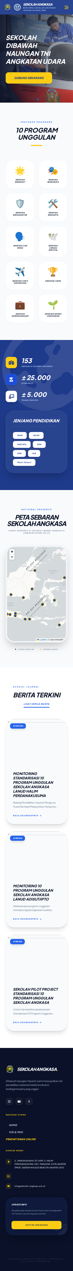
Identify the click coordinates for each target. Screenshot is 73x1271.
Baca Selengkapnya (25, 815)
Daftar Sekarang (36, 1225)
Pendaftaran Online (21, 1139)
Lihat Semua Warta (36, 704)
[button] (35, 99)
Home (13, 1125)
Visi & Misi (16, 1132)
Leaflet (42, 639)
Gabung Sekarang (29, 78)
